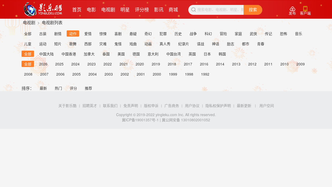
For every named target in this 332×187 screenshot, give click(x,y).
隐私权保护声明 (218, 105)
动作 (73, 33)
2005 (76, 74)
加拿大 (89, 53)
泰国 (106, 53)
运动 (42, 43)
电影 (91, 9)
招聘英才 (89, 105)
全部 (27, 33)
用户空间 (266, 105)
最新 (43, 88)
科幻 (208, 33)
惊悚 (103, 33)
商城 (173, 9)
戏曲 (133, 43)
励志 (230, 43)
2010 (284, 63)
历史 (178, 33)
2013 (236, 63)
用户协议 (192, 105)
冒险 (223, 33)
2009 (300, 63)
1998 (189, 74)
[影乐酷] (43, 9)
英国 (192, 53)
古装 (42, 33)
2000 (157, 74)
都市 (245, 43)
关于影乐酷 (67, 105)
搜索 (253, 10)
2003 (109, 74)
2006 (60, 74)
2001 (141, 74)
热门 (58, 88)
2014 (220, 63)
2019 (156, 63)
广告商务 (171, 105)
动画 (148, 43)
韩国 (222, 53)
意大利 (153, 53)
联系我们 (110, 105)
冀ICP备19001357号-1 (140, 119)
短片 (57, 43)
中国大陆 (46, 53)
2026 (43, 63)
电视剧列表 (52, 22)
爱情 (88, 33)
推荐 (88, 88)
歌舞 (73, 43)
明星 (125, 9)
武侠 (253, 33)
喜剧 (118, 33)
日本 (207, 53)
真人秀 (165, 43)
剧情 (57, 33)
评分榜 (142, 9)
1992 (205, 74)
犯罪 (163, 33)
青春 (260, 43)
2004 (92, 74)
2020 (140, 63)
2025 (59, 63)
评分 (73, 88)
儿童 (27, 43)
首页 (76, 9)
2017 (188, 63)
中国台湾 (173, 53)
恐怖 (283, 33)
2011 (268, 63)
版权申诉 (151, 105)
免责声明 (130, 105)
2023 (91, 63)
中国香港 (68, 53)
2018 (172, 63)
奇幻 (148, 33)
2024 (75, 63)
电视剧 (108, 9)
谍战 (200, 43)
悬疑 (133, 33)
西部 (88, 43)
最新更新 (244, 105)
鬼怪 (118, 43)
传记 (268, 33)
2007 (44, 74)
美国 (121, 53)
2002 (125, 74)
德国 (136, 53)
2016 (204, 63)
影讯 (158, 9)
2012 (252, 63)
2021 (124, 63)
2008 (28, 74)
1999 (173, 74)
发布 (292, 11)
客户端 (305, 11)
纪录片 (183, 43)
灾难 (103, 43)
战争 (193, 33)
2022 (107, 63)
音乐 (298, 33)
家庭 (238, 33)
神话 (215, 43)
